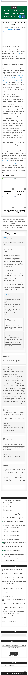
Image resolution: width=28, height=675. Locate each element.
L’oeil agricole (20, 13)
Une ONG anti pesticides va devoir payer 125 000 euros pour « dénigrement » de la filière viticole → (14, 221)
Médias (12, 13)
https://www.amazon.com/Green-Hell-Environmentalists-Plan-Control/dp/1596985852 (12, 270)
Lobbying (14, 10)
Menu (14, 7)
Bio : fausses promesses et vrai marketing (20, 193)
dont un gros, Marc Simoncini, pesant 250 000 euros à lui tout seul (13, 80)
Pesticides (6, 13)
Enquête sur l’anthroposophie (8, 192)
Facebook (17, 29)
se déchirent (5, 160)
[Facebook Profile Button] (23, 16)
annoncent (18, 53)
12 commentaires (15, 27)
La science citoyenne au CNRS (8, 210)
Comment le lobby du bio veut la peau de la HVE (13, 588)
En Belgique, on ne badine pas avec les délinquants (20, 211)
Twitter (11, 29)
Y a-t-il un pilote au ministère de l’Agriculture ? (12, 585)
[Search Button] (17, 16)
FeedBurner (17, 655)
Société (21, 10)
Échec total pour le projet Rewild (14, 23)
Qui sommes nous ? (9, 16)
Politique (7, 10)
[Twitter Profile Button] (20, 16)
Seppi (4, 237)
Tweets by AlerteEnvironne (8, 665)
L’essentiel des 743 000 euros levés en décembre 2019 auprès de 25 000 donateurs (13, 77)
